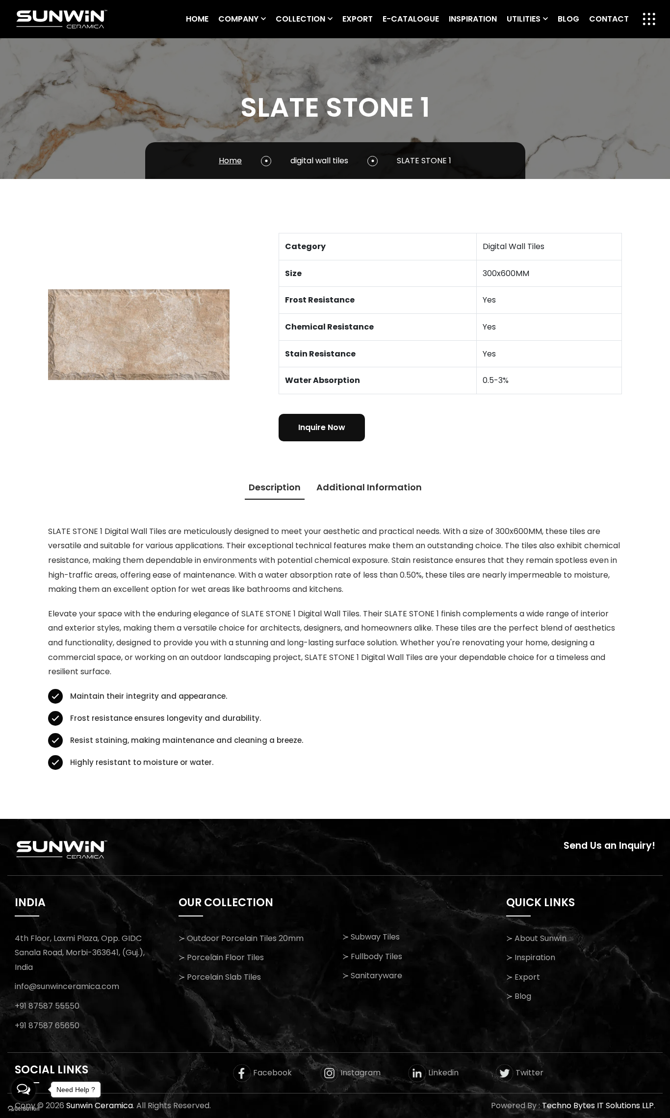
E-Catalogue (411, 19)
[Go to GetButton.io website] (23, 1108)
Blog (568, 19)
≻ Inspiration (530, 957)
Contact (609, 19)
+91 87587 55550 (47, 1006)
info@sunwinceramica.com (67, 986)
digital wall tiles (319, 160)
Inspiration (473, 19)
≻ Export (523, 977)
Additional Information (369, 487)
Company (238, 19)
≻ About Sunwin (536, 938)
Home (197, 19)
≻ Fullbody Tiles (372, 956)
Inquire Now (321, 427)
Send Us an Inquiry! (609, 845)
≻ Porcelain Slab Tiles (220, 977)
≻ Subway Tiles (371, 936)
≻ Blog (518, 996)
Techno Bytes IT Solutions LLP (598, 1105)
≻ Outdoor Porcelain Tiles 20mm (241, 938)
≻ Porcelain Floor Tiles (221, 957)
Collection (300, 19)
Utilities (524, 19)
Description (275, 487)
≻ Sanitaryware (372, 975)
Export (357, 19)
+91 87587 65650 (47, 1025)
